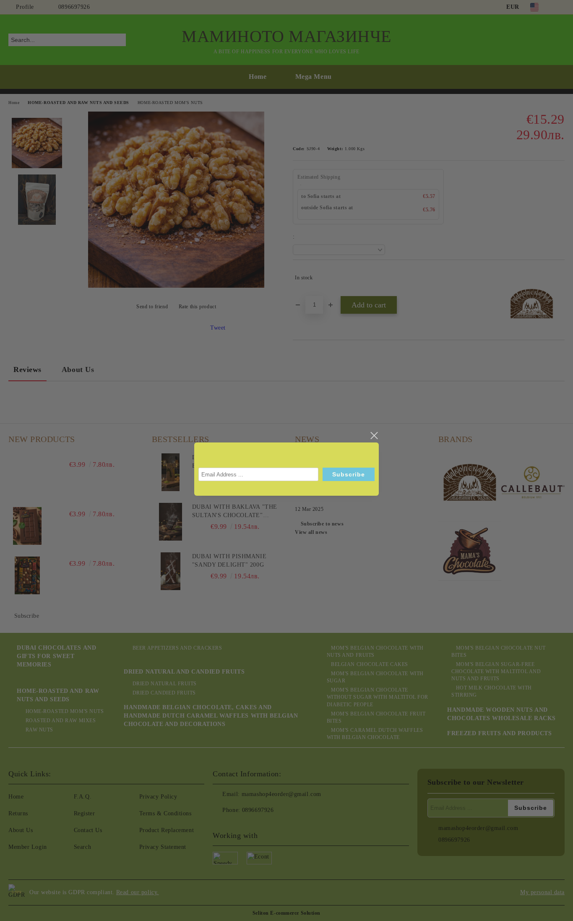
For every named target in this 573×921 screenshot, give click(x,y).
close (374, 436)
